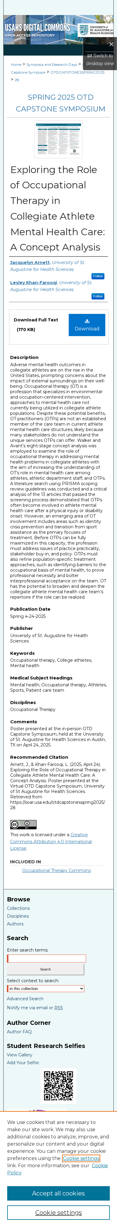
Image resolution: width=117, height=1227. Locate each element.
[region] (58, 1169)
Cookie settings (81, 1158)
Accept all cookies (58, 1193)
